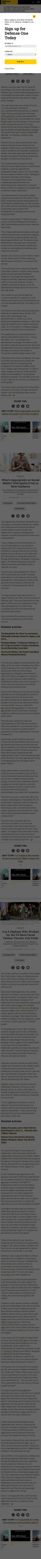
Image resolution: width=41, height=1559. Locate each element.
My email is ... (10, 43)
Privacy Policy (9, 68)
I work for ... (9, 51)
